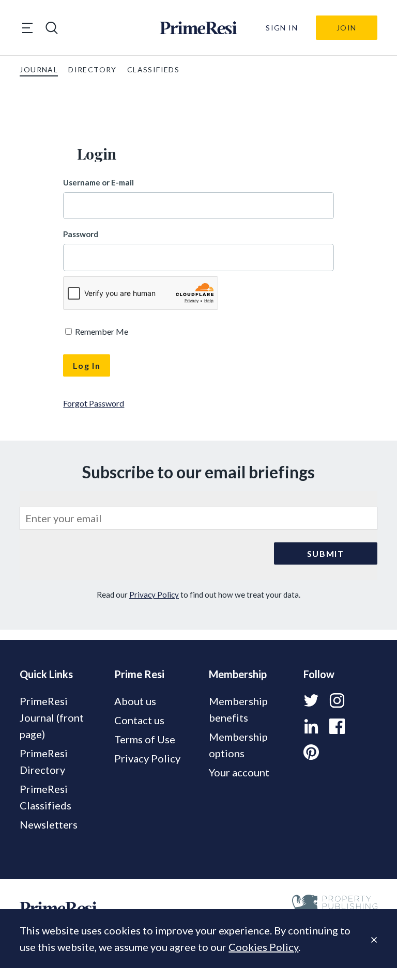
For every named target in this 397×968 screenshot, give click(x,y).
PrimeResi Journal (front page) (52, 717)
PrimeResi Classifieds (45, 797)
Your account (239, 772)
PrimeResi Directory (44, 761)
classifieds (153, 69)
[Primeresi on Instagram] (337, 700)
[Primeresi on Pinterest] (311, 752)
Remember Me (100, 331)
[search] (51, 28)
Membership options (238, 744)
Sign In (282, 27)
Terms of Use (144, 739)
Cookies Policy (263, 947)
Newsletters (49, 824)
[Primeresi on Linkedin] (311, 726)
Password (80, 234)
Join (347, 27)
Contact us (139, 720)
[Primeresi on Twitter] (311, 700)
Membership (238, 674)
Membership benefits (238, 709)
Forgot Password (93, 403)
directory (92, 69)
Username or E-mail (98, 182)
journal (39, 69)
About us (135, 701)
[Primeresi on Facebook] (337, 726)
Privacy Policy (154, 594)
